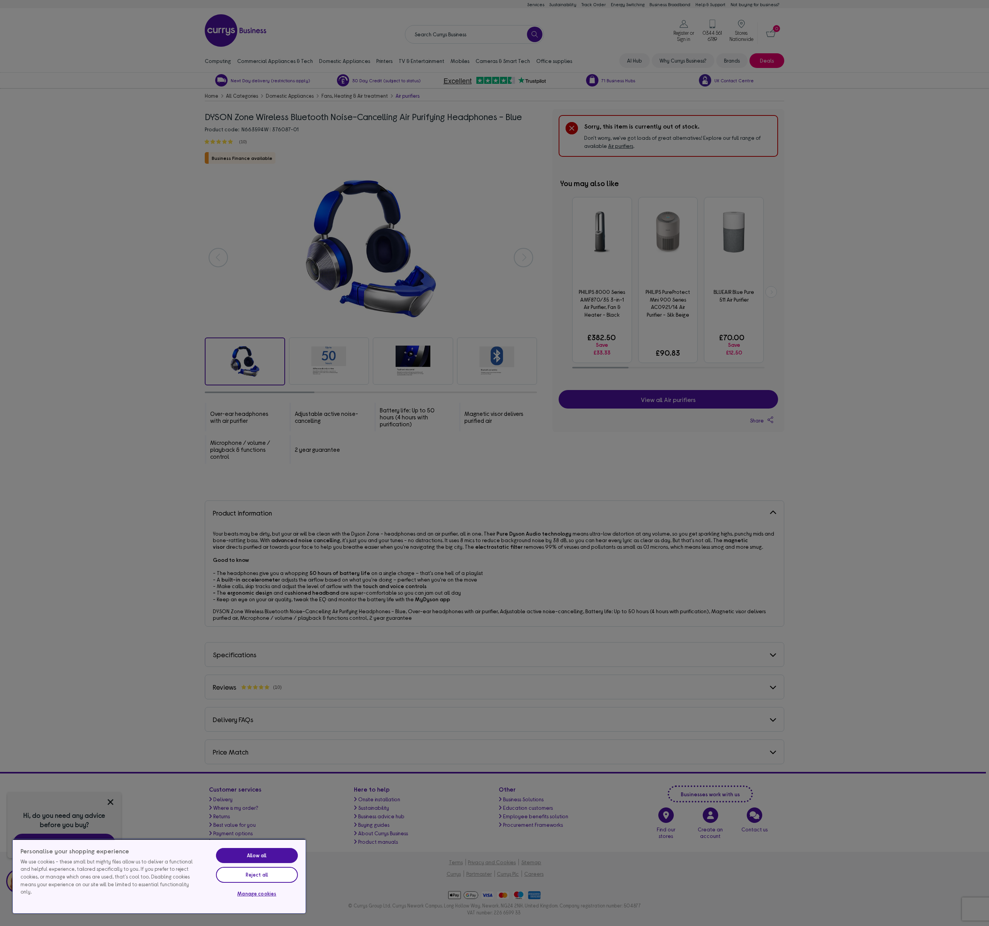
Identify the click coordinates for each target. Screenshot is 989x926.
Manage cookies (256, 893)
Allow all (257, 855)
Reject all (257, 875)
